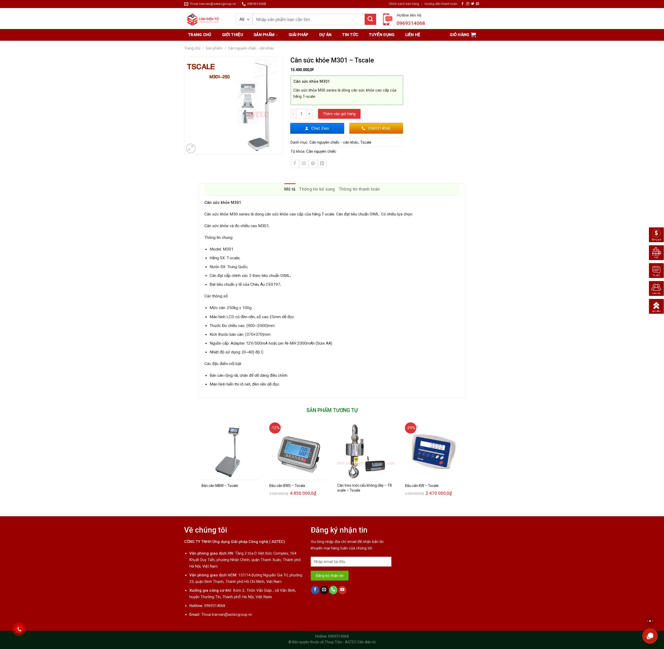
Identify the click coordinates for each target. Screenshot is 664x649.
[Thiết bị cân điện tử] (206, 18)
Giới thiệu (232, 34)
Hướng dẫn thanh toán (441, 4)
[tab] (290, 189)
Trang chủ (199, 34)
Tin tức (350, 34)
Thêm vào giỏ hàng (339, 113)
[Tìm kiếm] (370, 19)
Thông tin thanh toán (359, 189)
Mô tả (290, 189)
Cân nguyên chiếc (321, 151)
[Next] (465, 465)
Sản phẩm (264, 34)
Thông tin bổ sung (317, 189)
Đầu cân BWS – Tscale (287, 486)
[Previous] (199, 465)
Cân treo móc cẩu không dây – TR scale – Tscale (364, 487)
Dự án (325, 34)
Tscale (365, 142)
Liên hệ (412, 34)
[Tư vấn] (656, 270)
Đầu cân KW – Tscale (422, 486)
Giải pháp (299, 34)
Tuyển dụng (382, 34)
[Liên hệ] (656, 288)
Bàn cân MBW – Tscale (220, 486)
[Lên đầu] (656, 306)
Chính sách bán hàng (404, 4)
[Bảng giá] (656, 234)
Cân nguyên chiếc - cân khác (251, 48)
